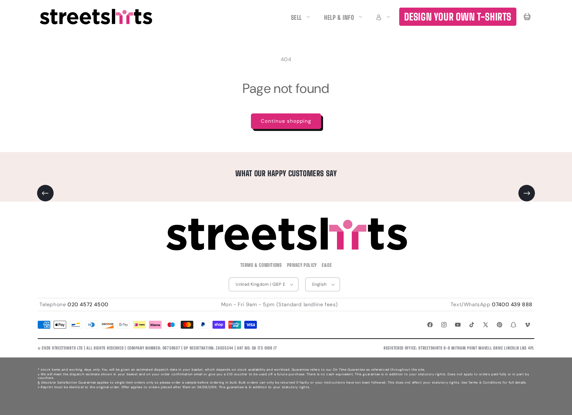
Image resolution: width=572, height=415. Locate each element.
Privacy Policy (302, 265)
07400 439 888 (512, 304)
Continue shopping (286, 121)
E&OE (327, 265)
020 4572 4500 (88, 304)
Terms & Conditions (261, 265)
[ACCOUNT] (382, 17)
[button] (382, 17)
